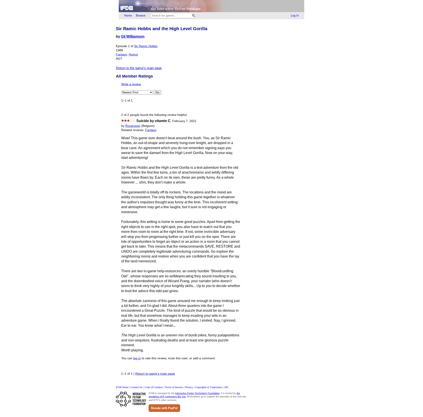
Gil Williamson (133, 36)
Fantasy (121, 54)
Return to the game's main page (139, 68)
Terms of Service (174, 387)
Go (157, 92)
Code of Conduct (154, 387)
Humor (133, 54)
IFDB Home (122, 387)
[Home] (211, 6)
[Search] (193, 15)
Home (128, 15)
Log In (295, 15)
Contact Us (136, 387)
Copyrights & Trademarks (209, 387)
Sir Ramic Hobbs (146, 46)
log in (137, 358)
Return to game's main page (155, 373)
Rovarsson (132, 126)
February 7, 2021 (184, 121)
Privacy (189, 387)
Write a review (131, 84)
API (226, 387)
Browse (140, 15)
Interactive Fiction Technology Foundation (197, 393)
